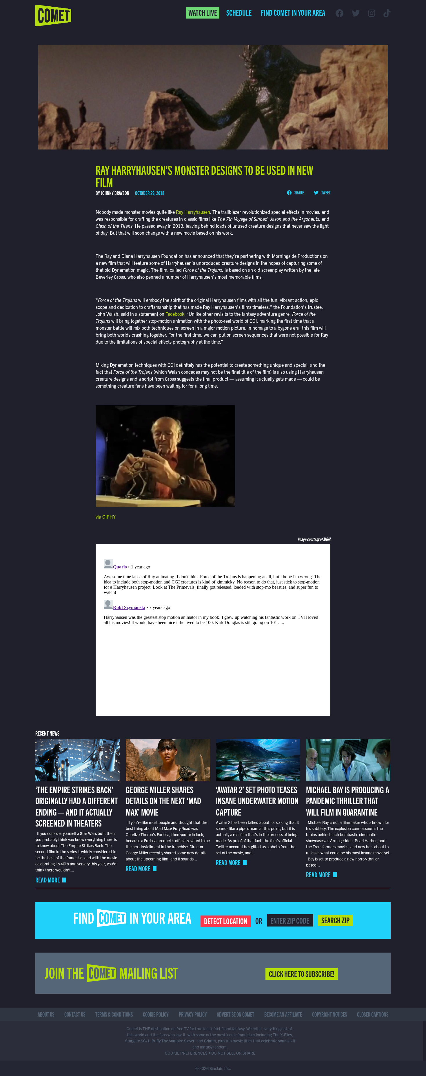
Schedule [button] (239, 12)
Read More (47, 879)
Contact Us (74, 1014)
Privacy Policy (193, 1014)
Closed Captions (372, 1014)
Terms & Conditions (114, 1014)
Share (299, 192)
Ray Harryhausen (192, 212)
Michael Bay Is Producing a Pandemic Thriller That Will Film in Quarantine (347, 800)
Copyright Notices (329, 1014)
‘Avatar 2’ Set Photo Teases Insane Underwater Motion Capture (257, 800)
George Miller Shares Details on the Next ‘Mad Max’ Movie (163, 800)
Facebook (174, 314)
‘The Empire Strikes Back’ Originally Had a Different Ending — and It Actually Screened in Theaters (76, 805)
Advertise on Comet (235, 1014)
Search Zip (335, 920)
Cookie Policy (156, 1014)
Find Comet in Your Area (293, 12)
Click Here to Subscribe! (301, 973)
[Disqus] (213, 629)
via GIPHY (106, 516)
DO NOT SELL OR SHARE (233, 1052)
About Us (46, 1014)
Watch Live (202, 12)
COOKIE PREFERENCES (186, 1052)
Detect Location (225, 920)
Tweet (325, 192)
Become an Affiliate (283, 1014)
